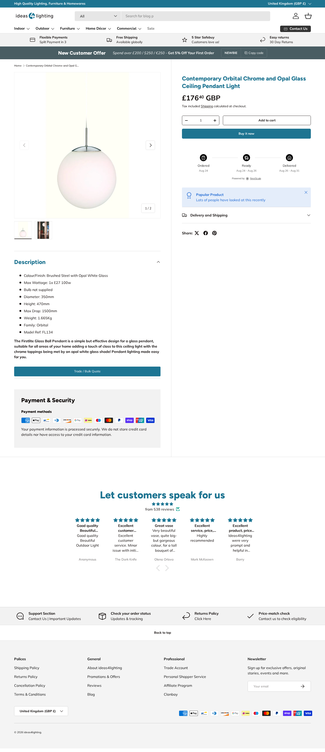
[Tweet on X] (196, 233)
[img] (162, 504)
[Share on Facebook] (205, 233)
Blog (91, 694)
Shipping (207, 106)
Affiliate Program (178, 685)
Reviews (94, 685)
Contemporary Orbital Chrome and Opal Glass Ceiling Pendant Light (52, 65)
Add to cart (266, 120)
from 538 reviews (159, 509)
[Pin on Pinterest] (214, 233)
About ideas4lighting (104, 668)
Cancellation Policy (29, 685)
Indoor (19, 28)
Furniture (67, 28)
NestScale (255, 178)
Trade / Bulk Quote (87, 371)
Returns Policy (26, 676)
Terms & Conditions (30, 694)
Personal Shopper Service (185, 676)
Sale (151, 28)
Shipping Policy (26, 668)
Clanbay (171, 694)
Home (18, 65)
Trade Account (176, 668)
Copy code (256, 53)
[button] (308, 16)
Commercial (126, 28)
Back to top (162, 633)
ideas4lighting (32, 732)
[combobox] (172, 16)
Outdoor (42, 28)
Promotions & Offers (103, 676)
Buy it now (246, 134)
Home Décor (96, 28)
